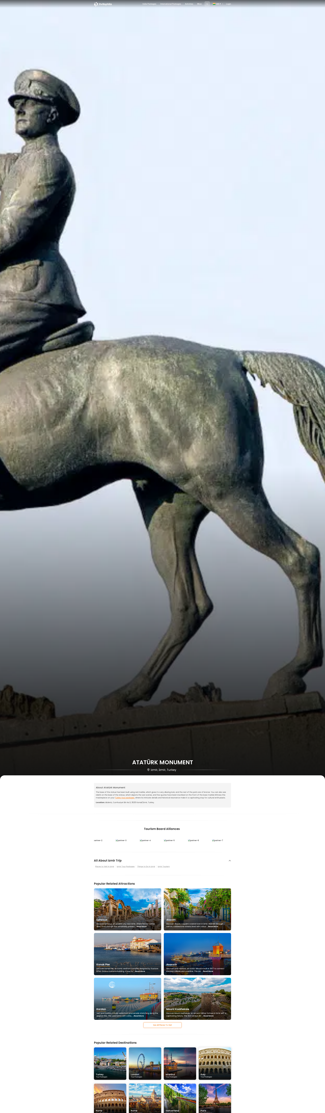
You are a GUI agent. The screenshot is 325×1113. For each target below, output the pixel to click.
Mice (199, 4)
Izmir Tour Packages (126, 866)
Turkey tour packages (124, 797)
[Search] (207, 3)
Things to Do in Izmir (146, 866)
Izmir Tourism (164, 866)
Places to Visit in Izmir (104, 866)
